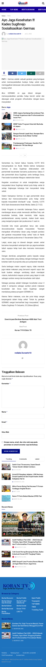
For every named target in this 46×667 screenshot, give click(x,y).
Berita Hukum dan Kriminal (7, 602)
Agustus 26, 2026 (21, 557)
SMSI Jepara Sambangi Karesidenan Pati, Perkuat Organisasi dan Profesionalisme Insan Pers (28, 115)
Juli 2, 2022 (28, 34)
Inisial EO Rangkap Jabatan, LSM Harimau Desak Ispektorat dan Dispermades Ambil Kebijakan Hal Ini (27, 477)
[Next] (25, 155)
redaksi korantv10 (14, 34)
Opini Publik (36, 598)
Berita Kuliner (7, 606)
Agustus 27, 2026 (21, 547)
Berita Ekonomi (28, 9)
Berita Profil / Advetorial (21, 602)
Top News (14, 9)
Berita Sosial (21, 606)
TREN (8, 16)
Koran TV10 (21, 609)
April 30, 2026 (21, 139)
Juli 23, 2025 (21, 148)
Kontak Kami (20, 655)
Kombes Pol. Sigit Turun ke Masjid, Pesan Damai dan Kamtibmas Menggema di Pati (22, 530)
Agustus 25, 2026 (21, 566)
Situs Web (5, 432)
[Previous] (21, 155)
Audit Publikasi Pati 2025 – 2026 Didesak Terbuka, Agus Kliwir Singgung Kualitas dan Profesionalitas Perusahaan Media (27, 542)
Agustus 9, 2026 (19, 120)
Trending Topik (37, 610)
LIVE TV (19, 612)
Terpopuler (36, 601)
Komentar (6, 383)
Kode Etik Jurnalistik (29, 653)
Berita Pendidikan (6, 612)
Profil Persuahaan (7, 655)
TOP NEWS (36, 604)
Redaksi (4, 653)
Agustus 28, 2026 (12, 534)
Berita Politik (21, 598)
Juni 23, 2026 (21, 129)
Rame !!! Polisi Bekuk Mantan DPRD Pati (27, 496)
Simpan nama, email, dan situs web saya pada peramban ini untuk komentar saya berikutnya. (21, 443)
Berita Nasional (7, 609)
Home (4, 9)
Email (4, 422)
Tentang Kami (14, 653)
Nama (4, 412)
